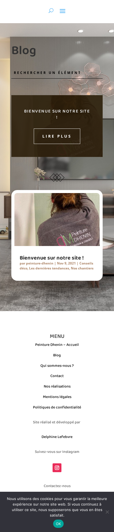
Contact (57, 375)
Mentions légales (57, 396)
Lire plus (57, 136)
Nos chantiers (82, 268)
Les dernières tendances (49, 268)
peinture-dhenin (39, 263)
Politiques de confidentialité (57, 407)
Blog (57, 355)
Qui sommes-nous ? (57, 365)
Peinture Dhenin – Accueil (57, 344)
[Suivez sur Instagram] (57, 467)
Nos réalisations (57, 386)
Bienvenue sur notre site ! (57, 114)
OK (58, 524)
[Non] (107, 512)
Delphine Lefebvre (57, 436)
